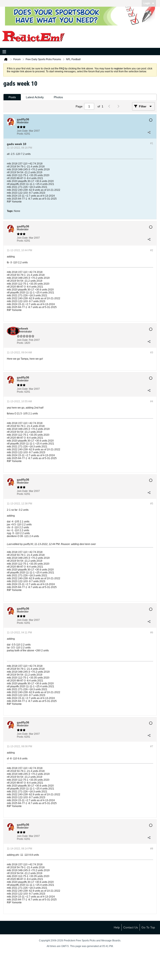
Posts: (20, 133)
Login (147, 3)
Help (117, 927)
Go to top (148, 927)
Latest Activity (35, 97)
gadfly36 (28, 544)
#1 (151, 143)
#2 (151, 250)
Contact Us (130, 927)
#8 (151, 848)
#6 (151, 632)
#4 (151, 401)
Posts (12, 97)
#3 (151, 352)
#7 (151, 746)
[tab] (12, 97)
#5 (151, 503)
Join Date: (22, 130)
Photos (58, 97)
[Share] (149, 132)
